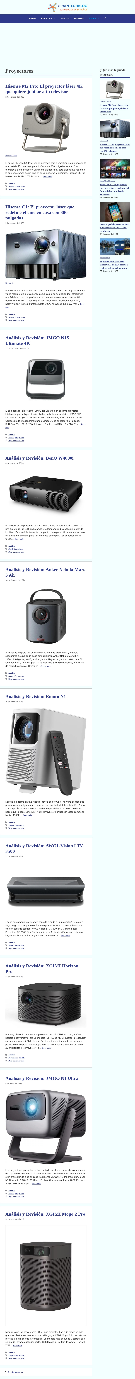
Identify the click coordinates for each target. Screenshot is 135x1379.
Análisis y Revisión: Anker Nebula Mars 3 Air (45, 572)
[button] (105, 18)
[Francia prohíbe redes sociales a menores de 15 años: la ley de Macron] (115, 212)
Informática (46, 18)
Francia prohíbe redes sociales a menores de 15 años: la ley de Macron (114, 227)
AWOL (11, 945)
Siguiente (17, 1372)
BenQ (10, 549)
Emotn (11, 825)
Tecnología (79, 18)
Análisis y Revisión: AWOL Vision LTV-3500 (44, 848)
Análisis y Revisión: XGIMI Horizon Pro (41, 968)
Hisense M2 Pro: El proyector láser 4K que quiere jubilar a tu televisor (44, 89)
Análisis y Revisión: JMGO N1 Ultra (41, 1078)
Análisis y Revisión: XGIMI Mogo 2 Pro (45, 1214)
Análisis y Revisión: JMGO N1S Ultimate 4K (37, 340)
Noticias (32, 18)
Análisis (92, 18)
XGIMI (22, 1058)
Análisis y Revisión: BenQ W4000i (39, 458)
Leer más (47, 176)
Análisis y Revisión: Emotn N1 (35, 696)
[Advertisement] (67, 42)
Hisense (11, 186)
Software (65, 18)
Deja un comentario (16, 189)
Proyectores (20, 186)
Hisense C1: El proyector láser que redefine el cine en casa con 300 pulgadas (39, 212)
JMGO (11, 437)
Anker (10, 676)
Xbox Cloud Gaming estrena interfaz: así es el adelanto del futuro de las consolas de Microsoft (114, 189)
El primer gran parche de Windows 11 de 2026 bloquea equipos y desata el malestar (114, 264)
